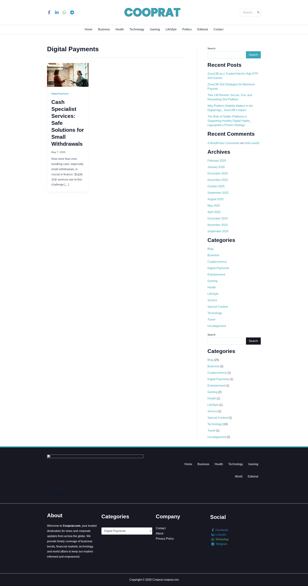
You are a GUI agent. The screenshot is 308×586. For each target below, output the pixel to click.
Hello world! (251, 143)
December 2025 (217, 173)
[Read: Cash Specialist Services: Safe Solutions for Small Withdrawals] (68, 74)
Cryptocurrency (217, 261)
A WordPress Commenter (223, 143)
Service (212, 300)
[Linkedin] (57, 12)
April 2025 (213, 212)
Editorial (202, 29)
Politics (187, 29)
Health (119, 29)
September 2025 (218, 192)
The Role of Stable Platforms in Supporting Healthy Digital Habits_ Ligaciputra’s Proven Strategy (229, 121)
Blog (210, 248)
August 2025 (215, 199)
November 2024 (217, 224)
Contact (218, 29)
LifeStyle (171, 29)
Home (88, 29)
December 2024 (217, 218)
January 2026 (216, 167)
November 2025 (217, 179)
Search (211, 48)
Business (104, 29)
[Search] (258, 12)
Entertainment (216, 274)
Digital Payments (60, 93)
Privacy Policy (165, 538)
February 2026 (216, 160)
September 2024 (218, 231)
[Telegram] (72, 12)
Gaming (155, 29)
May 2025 (213, 205)
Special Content (217, 306)
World (238, 476)
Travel (211, 319)
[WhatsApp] (64, 12)
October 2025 (216, 186)
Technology (137, 29)
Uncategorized (216, 325)
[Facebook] (49, 12)
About (159, 533)
